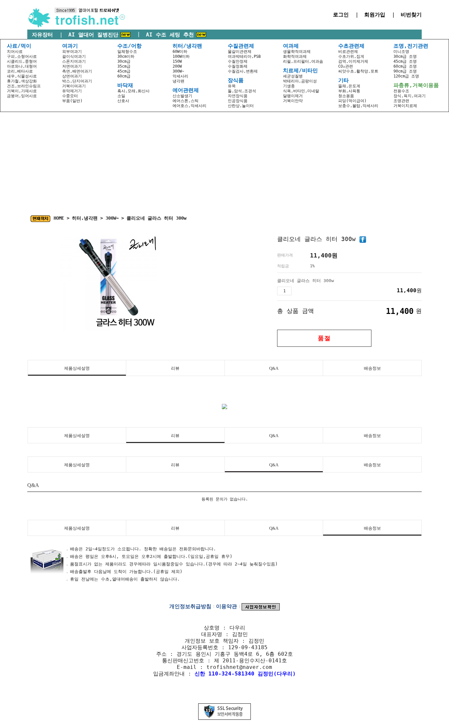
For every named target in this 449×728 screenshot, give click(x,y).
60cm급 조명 (405, 66)
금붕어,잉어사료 (22, 96)
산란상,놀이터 (241, 105)
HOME (59, 218)
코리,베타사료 (20, 71)
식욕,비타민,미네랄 (301, 91)
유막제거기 (72, 91)
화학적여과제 (295, 56)
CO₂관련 (345, 66)
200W (177, 66)
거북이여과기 (74, 86)
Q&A (273, 368)
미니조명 (401, 51)
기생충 (289, 86)
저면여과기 (72, 66)
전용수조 (401, 91)
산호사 (123, 101)
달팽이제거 (293, 96)
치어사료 (15, 51)
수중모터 (70, 96)
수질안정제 (238, 61)
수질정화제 (238, 66)
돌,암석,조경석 (242, 91)
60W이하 (180, 51)
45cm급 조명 (405, 61)
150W (177, 61)
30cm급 (123, 61)
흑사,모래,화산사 (133, 91)
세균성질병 (293, 76)
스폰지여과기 (74, 61)
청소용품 (346, 96)
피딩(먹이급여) (352, 101)
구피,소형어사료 (22, 56)
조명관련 (401, 101)
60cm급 (123, 76)
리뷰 (175, 368)
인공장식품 (238, 101)
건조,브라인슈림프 (24, 86)
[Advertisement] (224, 161)
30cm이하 (125, 56)
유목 (232, 86)
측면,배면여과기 (77, 71)
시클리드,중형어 (22, 61)
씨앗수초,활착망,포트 (358, 71)
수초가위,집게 (351, 56)
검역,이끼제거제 (353, 61)
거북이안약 (293, 101)
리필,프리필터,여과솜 (303, 61)
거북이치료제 (405, 105)
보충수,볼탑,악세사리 (358, 105)
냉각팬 (178, 81)
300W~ (178, 71)
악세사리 (180, 76)
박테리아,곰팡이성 (300, 81)
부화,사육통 (349, 91)
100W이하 (181, 56)
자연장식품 (238, 96)
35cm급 (123, 66)
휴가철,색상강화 (22, 81)
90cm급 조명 (405, 71)
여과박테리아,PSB (244, 56)
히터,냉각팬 (85, 218)
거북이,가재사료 (22, 91)
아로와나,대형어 (22, 66)
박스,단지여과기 (77, 81)
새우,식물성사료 (22, 76)
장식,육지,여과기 (409, 96)
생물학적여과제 (297, 51)
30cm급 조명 (405, 56)
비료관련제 (348, 51)
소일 (121, 96)
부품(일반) (72, 101)
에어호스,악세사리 (189, 105)
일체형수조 (127, 51)
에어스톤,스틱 (186, 101)
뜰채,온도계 (349, 86)
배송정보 (372, 368)
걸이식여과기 (74, 56)
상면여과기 (72, 76)
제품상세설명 (77, 368)
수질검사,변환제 (243, 71)
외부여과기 (72, 51)
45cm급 (123, 71)
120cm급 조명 (406, 76)
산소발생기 (182, 96)
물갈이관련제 (239, 51)
